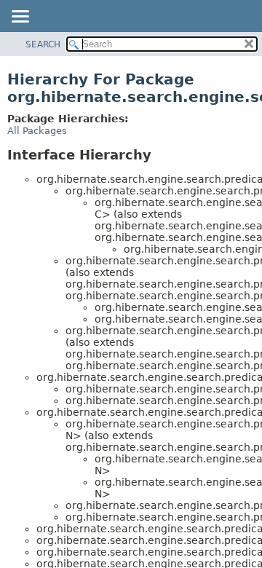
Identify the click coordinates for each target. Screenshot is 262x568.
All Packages (37, 130)
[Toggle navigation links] (19, 17)
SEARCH (42, 44)
